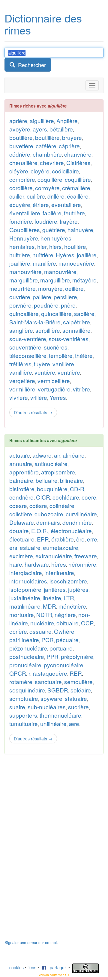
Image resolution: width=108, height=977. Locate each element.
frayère (69, 221)
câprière (69, 146)
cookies (16, 967)
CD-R (77, 489)
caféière (46, 146)
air (57, 455)
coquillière (78, 179)
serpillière (47, 330)
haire (15, 564)
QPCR (17, 673)
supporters (23, 715)
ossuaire (40, 631)
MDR (49, 606)
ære (74, 723)
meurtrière (22, 288)
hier (42, 246)
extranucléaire (53, 556)
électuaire (21, 539)
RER (76, 673)
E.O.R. (39, 531)
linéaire (52, 598)
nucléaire (42, 623)
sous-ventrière (27, 339)
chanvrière (78, 154)
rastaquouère (50, 673)
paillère (42, 297)
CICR (43, 497)
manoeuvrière (76, 263)
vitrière (81, 389)
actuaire (19, 455)
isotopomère (25, 589)
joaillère (87, 255)
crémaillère (76, 188)
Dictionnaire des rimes (43, 23)
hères (58, 564)
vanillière (20, 372)
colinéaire (62, 505)
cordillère (21, 188)
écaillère (77, 196)
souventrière (25, 347)
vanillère (63, 364)
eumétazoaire (60, 547)
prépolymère (77, 656)
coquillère (50, 179)
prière (68, 305)
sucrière (78, 707)
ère (80, 539)
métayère (84, 280)
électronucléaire (71, 531)
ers (13, 547)
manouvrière (25, 271)
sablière (84, 313)
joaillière (19, 263)
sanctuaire (48, 681)
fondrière (20, 221)
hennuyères (55, 238)
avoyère (19, 129)
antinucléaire (51, 463)
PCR (47, 640)
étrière (41, 204)
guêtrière (53, 230)
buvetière (21, 146)
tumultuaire (23, 723)
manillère (44, 263)
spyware (51, 698)
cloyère (40, 171)
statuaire (76, 698)
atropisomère (58, 472)
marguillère (23, 280)
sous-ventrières (68, 339)
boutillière (47, 137)
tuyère (42, 364)
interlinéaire (59, 572)
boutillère (21, 137)
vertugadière (54, 389)
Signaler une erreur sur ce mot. (31, 942)
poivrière (20, 305)
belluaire (47, 480)
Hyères (65, 255)
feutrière (74, 213)
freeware (85, 556)
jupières (78, 589)
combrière (22, 179)
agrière (18, 121)
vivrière (18, 397)
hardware (37, 564)
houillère (75, 246)
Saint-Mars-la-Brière (35, 322)
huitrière (19, 255)
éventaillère (66, 204)
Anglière (67, 121)
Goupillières (24, 230)
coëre (89, 497)
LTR (69, 598)
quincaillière (56, 313)
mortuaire (21, 614)
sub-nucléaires (47, 707)
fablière (52, 213)
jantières (55, 589)
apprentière (24, 472)
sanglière (21, 330)
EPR (43, 539)
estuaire (30, 547)
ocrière (18, 631)
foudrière (45, 221)
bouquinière (52, 489)
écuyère (19, 204)
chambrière (47, 154)
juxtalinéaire (24, 598)
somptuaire (23, 698)
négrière (65, 614)
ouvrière (19, 297)
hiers (55, 246)
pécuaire (67, 640)
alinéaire (74, 455)
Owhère (64, 631)
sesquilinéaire (27, 690)
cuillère (36, 196)
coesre (18, 505)
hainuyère (80, 230)
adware (42, 455)
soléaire (80, 690)
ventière (44, 372)
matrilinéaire (24, 606)
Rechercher (30, 65)
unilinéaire (53, 723)
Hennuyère (23, 238)
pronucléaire (25, 665)
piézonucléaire (28, 648)
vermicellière (54, 380)
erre (92, 539)
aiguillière (42, 121)
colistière (20, 514)
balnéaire (21, 480)
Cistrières (78, 162)
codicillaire (65, 171)
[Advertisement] (49, 850)
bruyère (72, 137)
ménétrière (72, 606)
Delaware (21, 522)
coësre (38, 505)
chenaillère (23, 162)
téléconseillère (27, 355)
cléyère (18, 171)
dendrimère (77, 522)
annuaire (20, 463)
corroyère (47, 188)
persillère (65, 297)
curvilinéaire (81, 514)
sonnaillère (76, 330)
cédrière (19, 154)
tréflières (20, 364)
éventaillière (24, 213)
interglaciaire (25, 572)
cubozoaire (48, 514)
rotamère (20, 681)
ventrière (69, 372)
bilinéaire (71, 480)
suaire (17, 707)
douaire (19, 531)
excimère (21, 556)
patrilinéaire (24, 640)
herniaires (22, 246)
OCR (87, 623)
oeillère (74, 288)
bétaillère (61, 129)
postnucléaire (26, 656)
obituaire (67, 623)
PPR (52, 656)
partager (56, 967)
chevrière (52, 162)
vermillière (22, 389)
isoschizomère (68, 581)
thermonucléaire (60, 715)
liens (32, 967)
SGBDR (57, 690)
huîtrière (42, 255)
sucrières (56, 347)
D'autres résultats (33, 412)
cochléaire (65, 497)
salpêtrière (76, 322)
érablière (62, 539)
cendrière (21, 497)
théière (84, 355)
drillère (55, 196)
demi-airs (48, 522)
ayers (40, 129)
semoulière (78, 681)
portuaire (61, 648)
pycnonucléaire (63, 665)
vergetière (22, 380)
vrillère (38, 397)
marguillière (55, 280)
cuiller (16, 196)
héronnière (82, 564)
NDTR (44, 614)
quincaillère (24, 313)
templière (61, 355)
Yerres (58, 397)
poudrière (46, 305)
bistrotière (21, 489)
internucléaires (28, 581)
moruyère (50, 288)
